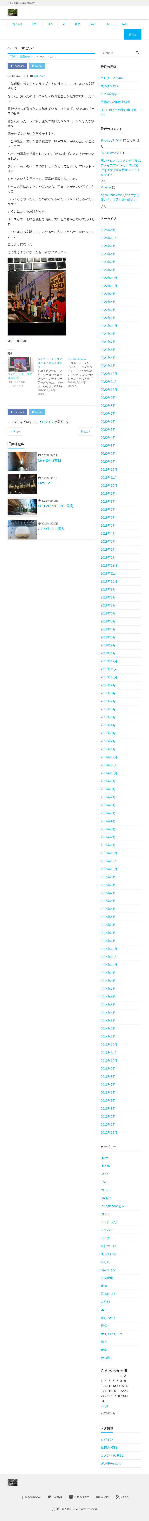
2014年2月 (108, 1028)
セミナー (107, 1238)
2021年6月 (108, 349)
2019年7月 (108, 509)
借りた (133, 34)
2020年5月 (108, 429)
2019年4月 (108, 533)
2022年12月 (109, 278)
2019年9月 (108, 493)
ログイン (48, 422)
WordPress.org (111, 1463)
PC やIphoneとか (113, 1206)
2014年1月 (108, 1036)
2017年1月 (108, 749)
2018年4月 (108, 629)
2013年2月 (108, 1116)
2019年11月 (109, 477)
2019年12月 (109, 469)
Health (124, 24)
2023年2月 (108, 262)
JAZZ (50, 24)
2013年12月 (109, 1044)
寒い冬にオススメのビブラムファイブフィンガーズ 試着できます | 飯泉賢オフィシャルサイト (121, 167)
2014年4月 (108, 1012)
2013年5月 (108, 1100)
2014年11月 (109, 957)
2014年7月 (108, 988)
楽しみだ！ (108, 1318)
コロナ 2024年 (112, 78)
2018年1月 (108, 653)
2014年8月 (108, 981)
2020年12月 (109, 373)
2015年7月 (108, 893)
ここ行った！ (110, 1222)
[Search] (137, 52)
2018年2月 (108, 645)
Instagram (81, 1497)
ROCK (105, 1214)
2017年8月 (108, 693)
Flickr (104, 1497)
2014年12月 (109, 949)
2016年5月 (108, 813)
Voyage (106, 187)
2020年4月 (108, 437)
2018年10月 (109, 581)
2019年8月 (108, 501)
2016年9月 (108, 781)
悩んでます (108, 1270)
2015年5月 (108, 909)
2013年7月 (108, 1084)
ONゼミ (106, 1198)
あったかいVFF (111, 140)
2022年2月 (108, 310)
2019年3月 (108, 541)
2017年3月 (108, 733)
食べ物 (105, 1357)
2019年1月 (108, 557)
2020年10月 (109, 389)
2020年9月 (108, 397)
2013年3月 (108, 1108)
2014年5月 (108, 1004)
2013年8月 (108, 1076)
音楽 (77, 24)
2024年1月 (108, 246)
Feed (124, 1497)
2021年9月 (108, 333)
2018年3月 (108, 637)
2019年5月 (108, 525)
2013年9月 (108, 1068)
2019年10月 (109, 485)
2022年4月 (108, 302)
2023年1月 (108, 270)
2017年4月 (108, 725)
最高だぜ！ (39, 76)
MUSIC (106, 1190)
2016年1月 (108, 845)
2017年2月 (108, 741)
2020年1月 (108, 461)
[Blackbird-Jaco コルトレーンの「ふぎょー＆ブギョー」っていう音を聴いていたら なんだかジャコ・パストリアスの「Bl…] (83, 372)
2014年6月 (108, 996)
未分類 (105, 1302)
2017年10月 (109, 677)
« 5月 (104, 1406)
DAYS (92, 24)
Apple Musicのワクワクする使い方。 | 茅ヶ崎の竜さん (120, 197)
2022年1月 (108, 318)
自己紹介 (17, 24)
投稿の (109, 1447)
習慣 (104, 1326)
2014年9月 (108, 973)
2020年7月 (108, 413)
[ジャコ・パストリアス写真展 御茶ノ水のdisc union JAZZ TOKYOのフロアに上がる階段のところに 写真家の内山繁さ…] (21, 364)
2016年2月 (108, 837)
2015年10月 (109, 869)
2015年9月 (108, 877)
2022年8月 (108, 294)
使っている (108, 1254)
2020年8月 (108, 405)
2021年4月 (108, 357)
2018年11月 (109, 573)
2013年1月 (108, 1124)
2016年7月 (108, 797)
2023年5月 (108, 254)
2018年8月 (108, 597)
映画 (104, 1286)
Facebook (18, 65)
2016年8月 (108, 789)
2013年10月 (109, 1060)
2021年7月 (108, 341)
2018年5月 (108, 621)
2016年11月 (109, 765)
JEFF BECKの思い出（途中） (118, 112)
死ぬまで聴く (110, 86)
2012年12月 (109, 1132)
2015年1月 (108, 941)
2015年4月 (108, 917)
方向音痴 (107, 1278)
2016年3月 (108, 829)
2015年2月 (108, 933)
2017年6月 (108, 709)
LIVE (35, 24)
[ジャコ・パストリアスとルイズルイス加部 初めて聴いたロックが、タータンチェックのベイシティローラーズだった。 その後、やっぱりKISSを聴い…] (53, 376)
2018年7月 (108, 605)
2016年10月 (109, 773)
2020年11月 (109, 381)
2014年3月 (108, 1020)
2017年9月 (108, 685)
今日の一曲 (108, 1246)
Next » (85, 431)
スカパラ (107, 1230)
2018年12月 (109, 565)
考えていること (111, 1334)
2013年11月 (109, 1052)
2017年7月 (108, 701)
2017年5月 (108, 717)
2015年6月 (108, 901)
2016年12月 (109, 757)
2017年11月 (109, 669)
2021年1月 (108, 365)
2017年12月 (109, 661)
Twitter (38, 65)
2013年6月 (108, 1092)
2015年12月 (109, 853)
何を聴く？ (68, 1509)
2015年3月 (108, 925)
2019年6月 (108, 517)
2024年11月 (109, 238)
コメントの (112, 1455)
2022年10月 (109, 286)
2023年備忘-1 (110, 94)
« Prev (15, 431)
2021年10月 (109, 326)
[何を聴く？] (12, 12)
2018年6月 (108, 613)
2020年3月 (108, 445)
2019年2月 (108, 549)
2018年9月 (108, 589)
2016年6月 (108, 805)
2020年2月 (108, 453)
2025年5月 (108, 230)
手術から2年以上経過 (115, 102)
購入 (104, 1342)
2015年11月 (109, 861)
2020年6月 (108, 421)
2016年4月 (108, 821)
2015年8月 (108, 885)
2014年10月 (109, 965)
